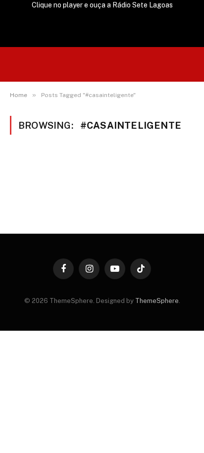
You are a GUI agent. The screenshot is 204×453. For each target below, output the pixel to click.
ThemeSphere (157, 300)
